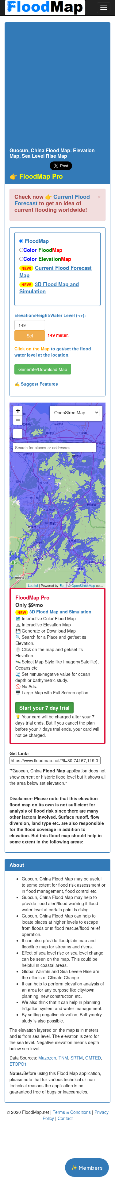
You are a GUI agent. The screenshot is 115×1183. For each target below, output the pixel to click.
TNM (63, 1058)
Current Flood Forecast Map (55, 271)
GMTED (93, 1058)
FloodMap (36, 241)
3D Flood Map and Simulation (49, 287)
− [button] (18, 420)
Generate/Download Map (42, 369)
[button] (44, 707)
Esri (62, 585)
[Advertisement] (57, 86)
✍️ (36, 384)
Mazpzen (47, 1058)
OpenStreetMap (83, 585)
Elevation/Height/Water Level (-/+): (50, 315)
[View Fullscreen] (17, 433)
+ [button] (18, 411)
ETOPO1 (18, 1064)
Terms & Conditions (72, 1112)
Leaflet (33, 585)
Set (30, 335)
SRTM (77, 1058)
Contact (65, 1118)
